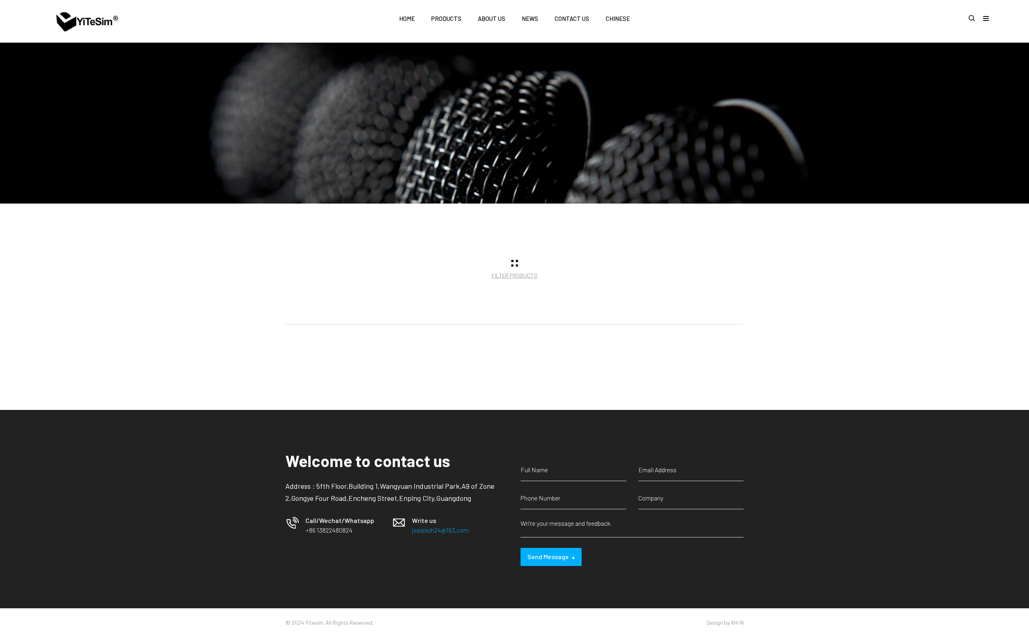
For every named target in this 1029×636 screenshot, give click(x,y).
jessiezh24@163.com (440, 530)
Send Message (548, 556)
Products (446, 18)
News (530, 18)
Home (407, 18)
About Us (491, 18)
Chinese (618, 18)
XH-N (737, 622)
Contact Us (572, 18)
